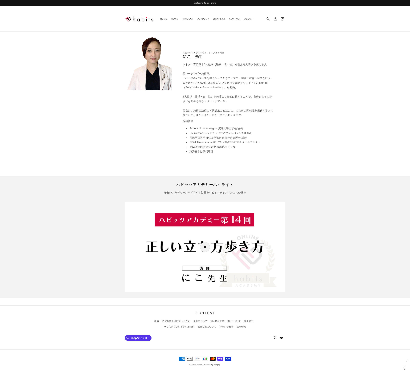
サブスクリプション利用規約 (179, 326)
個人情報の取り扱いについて (225, 321)
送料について (200, 321)
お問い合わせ (226, 326)
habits (199, 365)
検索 (156, 321)
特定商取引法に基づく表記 (176, 321)
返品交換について (207, 326)
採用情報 (241, 326)
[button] (268, 18)
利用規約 (248, 321)
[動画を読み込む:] (205, 247)
